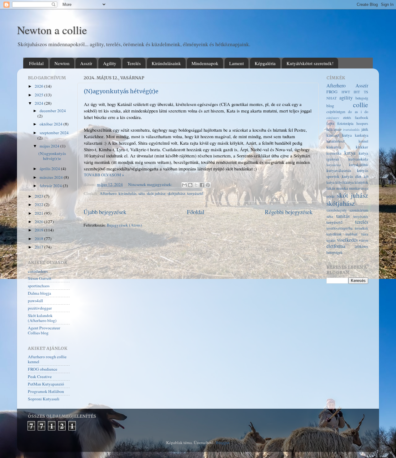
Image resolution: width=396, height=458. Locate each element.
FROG (332, 92)
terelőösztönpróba (339, 228)
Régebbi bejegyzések (288, 212)
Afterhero (108, 193)
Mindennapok (205, 63)
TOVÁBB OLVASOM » (104, 175)
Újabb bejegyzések (105, 212)
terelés (361, 221)
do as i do (358, 111)
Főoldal (36, 63)
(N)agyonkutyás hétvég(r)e (121, 91)
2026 (39, 86)
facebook (361, 117)
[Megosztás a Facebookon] (202, 185)
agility (346, 97)
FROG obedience (42, 369)
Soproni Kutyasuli (43, 399)
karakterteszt (335, 141)
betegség (361, 97)
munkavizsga (358, 188)
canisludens (38, 271)
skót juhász (156, 193)
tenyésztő (195, 193)
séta (141, 193)
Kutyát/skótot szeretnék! (310, 63)
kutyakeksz (333, 165)
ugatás (331, 240)
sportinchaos (39, 285)
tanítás (343, 216)
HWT (346, 91)
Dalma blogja (39, 293)
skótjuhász (176, 193)
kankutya (361, 135)
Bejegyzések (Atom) (124, 225)
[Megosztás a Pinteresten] (208, 185)
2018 (39, 238)
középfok (361, 182)
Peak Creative (40, 376)
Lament (236, 63)
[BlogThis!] (190, 185)
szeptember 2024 (54, 132)
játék (364, 129)
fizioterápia (345, 123)
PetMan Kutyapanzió (46, 384)
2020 (39, 221)
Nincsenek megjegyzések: (150, 184)
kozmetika (333, 153)
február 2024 (51, 185)
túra (364, 234)
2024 (39, 103)
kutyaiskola (358, 159)
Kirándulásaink (166, 63)
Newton (62, 63)
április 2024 (50, 168)
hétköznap (333, 129)
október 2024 (51, 124)
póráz (330, 196)
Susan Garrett (39, 278)
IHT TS (361, 91)
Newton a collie (52, 29)
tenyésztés (360, 216)
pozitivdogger (40, 308)
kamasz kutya (339, 135)
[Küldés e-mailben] (184, 185)
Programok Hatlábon (46, 391)
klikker (362, 147)
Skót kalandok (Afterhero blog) (42, 318)
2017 (39, 247)
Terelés (134, 63)
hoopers (362, 123)
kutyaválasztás (338, 170)
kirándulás (127, 193)
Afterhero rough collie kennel (47, 359)
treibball (351, 233)
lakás (330, 188)
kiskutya (333, 147)
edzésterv (332, 118)
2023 (39, 196)
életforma (335, 246)
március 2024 (52, 177)
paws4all (35, 300)
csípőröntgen (335, 111)
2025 (39, 95)
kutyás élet (352, 176)
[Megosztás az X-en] (196, 185)
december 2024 (53, 110)
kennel (363, 141)
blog (330, 105)
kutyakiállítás (358, 164)
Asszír (86, 63)
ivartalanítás (351, 129)
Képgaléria (265, 63)
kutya (349, 152)
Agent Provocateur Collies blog (44, 330)
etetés (347, 117)
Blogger (222, 442)
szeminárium (359, 210)
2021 (39, 213)
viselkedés (347, 239)
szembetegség (336, 210)
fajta (330, 123)
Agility (109, 63)
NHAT (331, 97)
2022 (39, 204)
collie (360, 104)
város (363, 240)
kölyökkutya (344, 182)
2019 (39, 230)
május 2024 (50, 146)
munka (342, 188)
